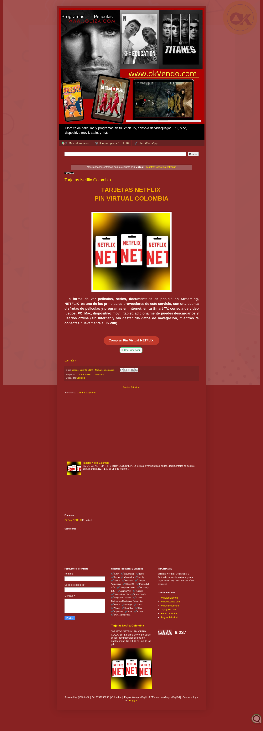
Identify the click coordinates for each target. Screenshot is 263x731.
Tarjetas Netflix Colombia (87, 179)
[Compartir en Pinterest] (136, 370)
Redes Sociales (169, 613)
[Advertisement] (131, 427)
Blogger (133, 700)
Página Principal (131, 387)
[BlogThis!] (125, 370)
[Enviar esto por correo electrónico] (122, 370)
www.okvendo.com (170, 601)
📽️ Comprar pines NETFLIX (112, 143)
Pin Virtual (99, 374)
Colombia (80, 378)
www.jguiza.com (169, 597)
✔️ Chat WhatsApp (145, 143)
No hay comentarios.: (105, 370)
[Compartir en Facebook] (133, 370)
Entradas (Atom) (87, 392)
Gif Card (80, 374)
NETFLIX (89, 374)
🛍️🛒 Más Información (75, 143)
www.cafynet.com (170, 605)
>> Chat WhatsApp (131, 350)
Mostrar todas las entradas (161, 167)
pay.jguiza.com (168, 609)
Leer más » (70, 360)
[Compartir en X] (129, 370)
